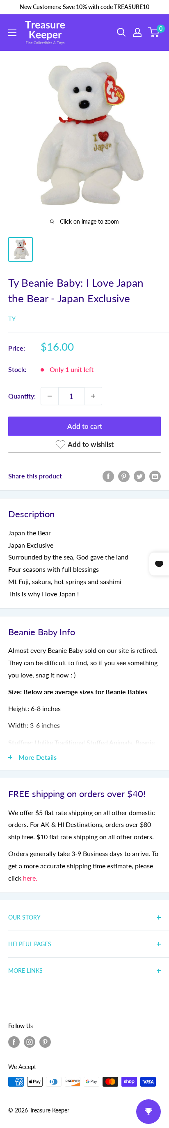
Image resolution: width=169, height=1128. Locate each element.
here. (30, 878)
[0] (154, 32)
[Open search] (121, 32)
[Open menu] (12, 32)
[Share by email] (155, 475)
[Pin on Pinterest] (124, 475)
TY (12, 318)
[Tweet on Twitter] (139, 475)
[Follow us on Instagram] (29, 1041)
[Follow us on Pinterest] (45, 1041)
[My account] (137, 32)
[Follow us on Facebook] (14, 1041)
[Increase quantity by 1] (93, 396)
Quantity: (22, 396)
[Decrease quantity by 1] (49, 396)
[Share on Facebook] (108, 475)
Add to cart (84, 426)
